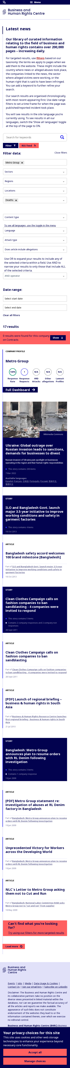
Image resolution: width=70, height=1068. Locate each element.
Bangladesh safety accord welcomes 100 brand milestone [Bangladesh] (35, 555)
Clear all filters (11, 315)
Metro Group (17, 360)
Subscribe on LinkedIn (55, 986)
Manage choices (35, 1061)
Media (28, 983)
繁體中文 (9, 484)
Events (11, 983)
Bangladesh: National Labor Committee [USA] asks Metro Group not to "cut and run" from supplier (35, 904)
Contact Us (14, 986)
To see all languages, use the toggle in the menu (30, 225)
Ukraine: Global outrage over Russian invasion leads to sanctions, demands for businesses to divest (35, 449)
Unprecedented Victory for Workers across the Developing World (35, 850)
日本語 (26, 481)
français (18, 481)
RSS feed (27, 145)
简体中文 (52, 481)
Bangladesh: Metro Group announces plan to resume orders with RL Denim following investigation (33, 756)
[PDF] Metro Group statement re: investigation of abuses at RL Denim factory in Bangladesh (35, 805)
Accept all (35, 1052)
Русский (44, 481)
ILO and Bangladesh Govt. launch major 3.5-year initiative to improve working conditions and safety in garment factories (34, 513)
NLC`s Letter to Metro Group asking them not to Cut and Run (35, 891)
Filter (9, 145)
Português (34, 481)
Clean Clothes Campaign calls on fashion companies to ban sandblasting (32, 656)
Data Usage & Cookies (46, 983)
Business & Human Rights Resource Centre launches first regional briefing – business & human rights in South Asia (36, 719)
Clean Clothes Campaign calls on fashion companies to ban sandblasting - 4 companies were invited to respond (32, 605)
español (9, 481)
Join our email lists (32, 986)
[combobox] (35, 217)
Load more (12, 946)
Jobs (20, 983)
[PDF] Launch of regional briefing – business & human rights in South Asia (34, 703)
